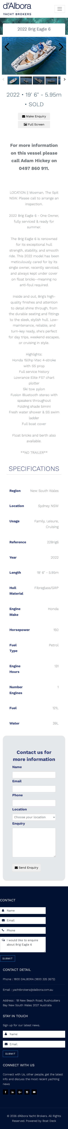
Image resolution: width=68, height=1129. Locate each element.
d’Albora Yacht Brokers (32, 1116)
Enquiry (18, 823)
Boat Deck (49, 1121)
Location (19, 809)
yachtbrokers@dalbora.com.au (33, 989)
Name (17, 767)
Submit (7, 958)
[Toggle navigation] (59, 9)
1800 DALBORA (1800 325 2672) (34, 979)
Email (17, 781)
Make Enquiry (35, 116)
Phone (17, 795)
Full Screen (35, 124)
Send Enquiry (28, 867)
